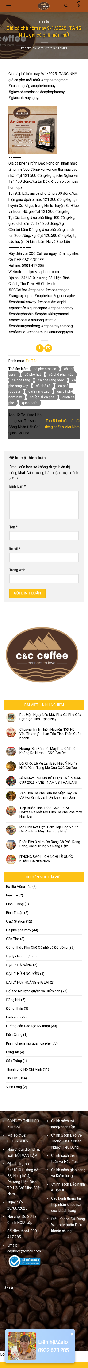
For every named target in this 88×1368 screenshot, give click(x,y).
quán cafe (30, 403)
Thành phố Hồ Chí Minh (24, 1069)
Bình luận (17, 486)
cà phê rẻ (43, 386)
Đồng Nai (13, 1000)
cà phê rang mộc (51, 380)
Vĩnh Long (14, 1087)
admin (62, 48)
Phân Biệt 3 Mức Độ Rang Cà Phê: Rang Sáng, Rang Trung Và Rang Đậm (49, 844)
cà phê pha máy (61, 374)
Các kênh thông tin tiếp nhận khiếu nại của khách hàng (66, 1204)
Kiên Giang (14, 1035)
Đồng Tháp (14, 1008)
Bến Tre (12, 895)
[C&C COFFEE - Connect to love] (44, 6)
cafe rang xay (38, 391)
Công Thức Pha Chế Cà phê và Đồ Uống (37, 947)
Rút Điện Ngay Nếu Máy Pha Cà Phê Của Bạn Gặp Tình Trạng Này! (50, 717)
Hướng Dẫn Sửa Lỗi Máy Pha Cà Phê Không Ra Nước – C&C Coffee (47, 751)
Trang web (17, 570)
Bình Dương (15, 904)
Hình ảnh (12, 1017)
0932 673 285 (53, 1350)
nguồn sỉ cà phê (42, 397)
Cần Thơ (12, 939)
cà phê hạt (33, 374)
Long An (12, 1052)
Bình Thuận (14, 913)
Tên (13, 527)
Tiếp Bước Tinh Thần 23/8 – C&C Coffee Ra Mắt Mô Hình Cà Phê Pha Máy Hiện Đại (50, 812)
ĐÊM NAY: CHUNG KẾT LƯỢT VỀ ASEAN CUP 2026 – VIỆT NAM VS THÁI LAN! (50, 780)
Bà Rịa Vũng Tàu (18, 886)
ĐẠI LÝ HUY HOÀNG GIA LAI (27, 982)
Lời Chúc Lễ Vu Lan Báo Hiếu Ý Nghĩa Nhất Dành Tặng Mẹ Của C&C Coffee (48, 765)
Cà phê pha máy (18, 930)
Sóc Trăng (14, 1061)
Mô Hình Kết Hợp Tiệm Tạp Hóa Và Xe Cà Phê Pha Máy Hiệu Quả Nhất (48, 829)
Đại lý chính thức (18, 956)
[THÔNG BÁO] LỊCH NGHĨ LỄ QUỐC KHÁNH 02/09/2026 (46, 859)
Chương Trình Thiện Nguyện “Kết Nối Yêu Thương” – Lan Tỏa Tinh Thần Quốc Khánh (50, 733)
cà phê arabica (45, 369)
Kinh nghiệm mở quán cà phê (28, 1043)
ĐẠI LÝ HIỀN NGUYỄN (22, 974)
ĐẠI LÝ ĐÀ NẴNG (19, 965)
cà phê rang (21, 380)
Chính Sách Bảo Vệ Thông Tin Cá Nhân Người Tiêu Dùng (66, 1141)
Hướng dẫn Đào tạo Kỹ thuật (28, 1026)
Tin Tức (44, 22)
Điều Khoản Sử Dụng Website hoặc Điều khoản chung (68, 1225)
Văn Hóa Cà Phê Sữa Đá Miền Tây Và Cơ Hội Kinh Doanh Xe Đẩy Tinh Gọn (48, 795)
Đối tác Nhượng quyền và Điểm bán (33, 991)
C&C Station (15, 921)
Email (14, 549)
